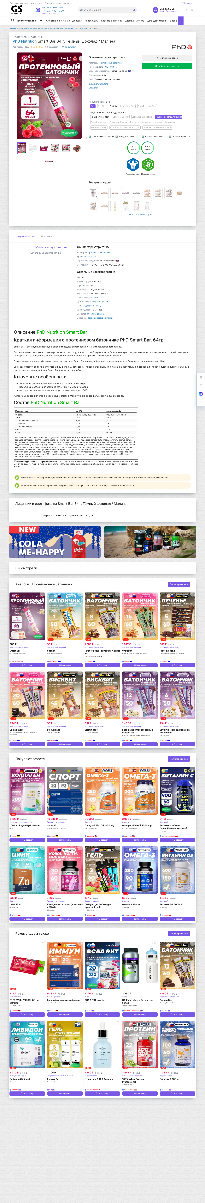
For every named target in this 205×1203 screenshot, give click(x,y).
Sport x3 (51, 825)
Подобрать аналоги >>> (167, 66)
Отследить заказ (53, 3)
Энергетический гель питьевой (60, 1076)
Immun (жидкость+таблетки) (64, 1000)
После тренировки (99, 301)
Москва (188, 3)
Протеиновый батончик (28, 37)
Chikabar (127, 650)
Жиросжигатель (166, 1076)
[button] (53, 7)
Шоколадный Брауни (142, 117)
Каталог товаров (26, 20)
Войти (162, 11)
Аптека (140, 20)
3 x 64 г (102, 106)
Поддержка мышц (92, 305)
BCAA (87, 997)
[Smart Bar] (27, 616)
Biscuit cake (53, 729)
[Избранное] (185, 9)
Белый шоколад (99, 122)
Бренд (173, 20)
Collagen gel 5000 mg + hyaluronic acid (98, 906)
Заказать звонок (49, 13)
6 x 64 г (152, 106)
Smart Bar (100, 318)
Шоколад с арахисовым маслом (146, 122)
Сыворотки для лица (93, 1076)
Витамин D (164, 901)
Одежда (129, 20)
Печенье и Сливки (118, 122)
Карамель (170, 122)
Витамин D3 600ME (171, 904)
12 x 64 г (113, 106)
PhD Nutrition (25, 41)
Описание (93, 87)
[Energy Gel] (65, 1045)
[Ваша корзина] (191, 9)
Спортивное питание (58, 20)
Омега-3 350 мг (131, 904)
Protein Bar (166, 1000)
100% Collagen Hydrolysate (24, 825)
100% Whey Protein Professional (133, 1080)
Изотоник (126, 997)
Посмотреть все (179, 584)
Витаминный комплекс (56, 822)
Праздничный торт (100, 117)
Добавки (77, 20)
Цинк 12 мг (15, 904)
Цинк (11, 901)
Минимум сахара (95, 314)
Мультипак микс (99, 127)
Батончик (97, 297)
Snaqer (51, 650)
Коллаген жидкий (92, 901)
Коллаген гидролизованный (20, 822)
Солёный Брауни (121, 117)
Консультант (70, 47)
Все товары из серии (140, 214)
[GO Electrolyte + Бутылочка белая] (140, 966)
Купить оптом (36, 3)
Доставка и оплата (19, 3)
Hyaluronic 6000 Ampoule (99, 1079)
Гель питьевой (15, 997)
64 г (93, 106)
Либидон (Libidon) (19, 1079)
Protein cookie (167, 650)
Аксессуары (91, 20)
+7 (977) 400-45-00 (53, 10)
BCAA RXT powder (95, 1000)
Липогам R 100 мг (169, 1079)
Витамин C (164, 822)
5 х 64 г (141, 106)
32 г (122, 106)
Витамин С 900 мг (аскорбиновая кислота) (173, 827)
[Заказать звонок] (201, 402)
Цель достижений (157, 20)
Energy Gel (53, 1079)
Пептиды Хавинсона (17, 1076)
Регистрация (171, 11)
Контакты (67, 3)
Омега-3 (88, 822)
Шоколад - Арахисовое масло (125, 127)
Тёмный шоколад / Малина (168, 117)
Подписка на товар (168, 58)
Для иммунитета (54, 997)
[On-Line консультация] (201, 394)
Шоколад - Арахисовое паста (157, 127)
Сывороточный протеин (132, 1076)
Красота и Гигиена (111, 20)
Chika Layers (16, 729)
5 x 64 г (131, 106)
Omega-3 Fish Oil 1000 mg (99, 825)
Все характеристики (98, 83)
